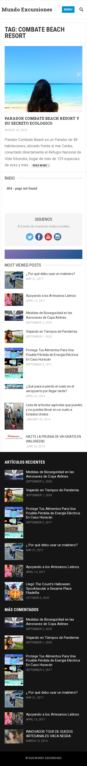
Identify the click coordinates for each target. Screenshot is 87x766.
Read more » (41, 165)
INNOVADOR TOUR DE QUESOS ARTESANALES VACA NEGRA (49, 733)
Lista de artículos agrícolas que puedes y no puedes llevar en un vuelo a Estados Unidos (54, 409)
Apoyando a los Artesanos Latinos (51, 296)
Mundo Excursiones (27, 9)
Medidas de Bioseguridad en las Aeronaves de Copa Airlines (50, 474)
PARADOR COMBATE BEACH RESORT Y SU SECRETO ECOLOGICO (42, 121)
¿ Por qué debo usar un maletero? (50, 274)
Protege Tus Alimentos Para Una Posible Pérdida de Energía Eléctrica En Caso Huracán (52, 354)
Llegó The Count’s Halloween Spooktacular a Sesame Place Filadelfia (49, 588)
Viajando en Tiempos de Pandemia (51, 331)
